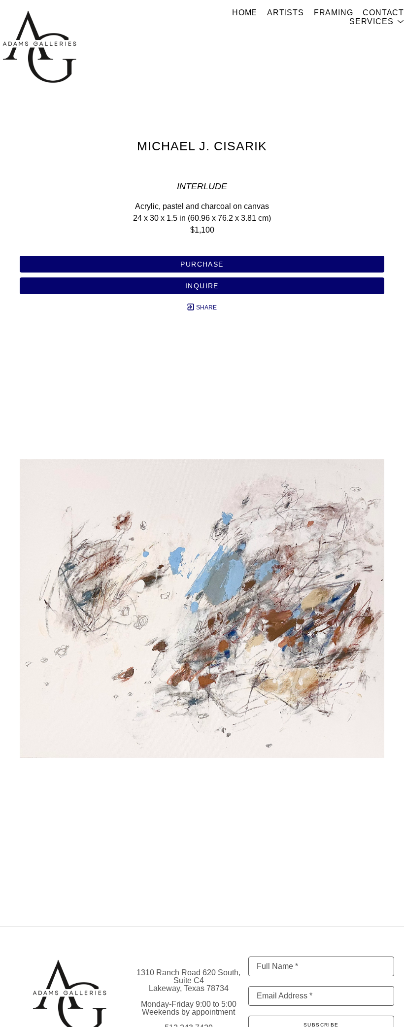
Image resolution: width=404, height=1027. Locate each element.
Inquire (202, 286)
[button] (376, 21)
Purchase (201, 264)
